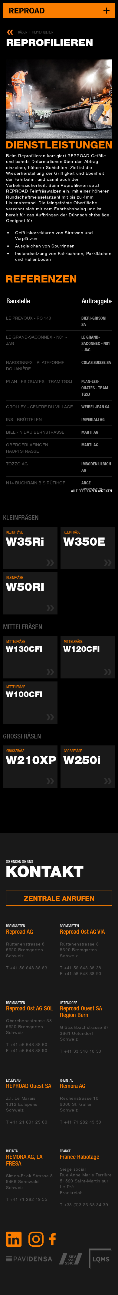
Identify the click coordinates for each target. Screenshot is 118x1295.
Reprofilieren (43, 32)
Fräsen (22, 32)
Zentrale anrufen (59, 898)
